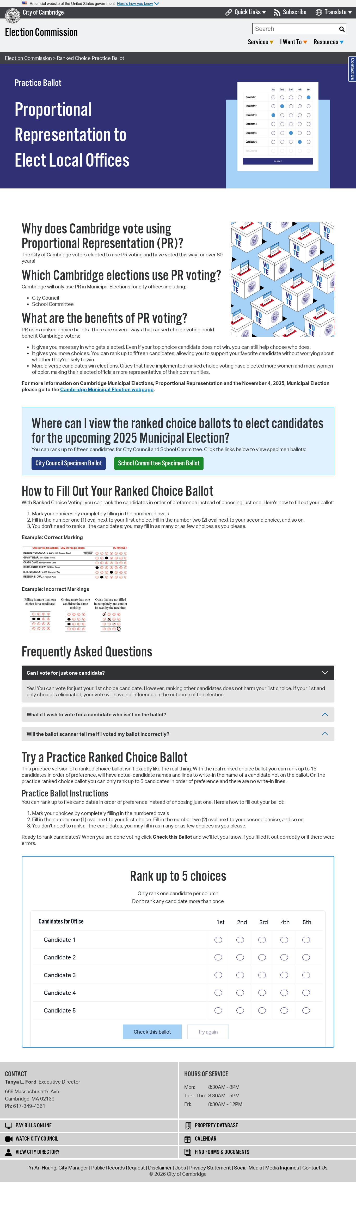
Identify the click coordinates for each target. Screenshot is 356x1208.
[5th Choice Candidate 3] (306, 975)
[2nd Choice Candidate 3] (240, 975)
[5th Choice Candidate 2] (306, 957)
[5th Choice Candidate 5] (306, 1010)
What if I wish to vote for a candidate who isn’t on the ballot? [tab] (96, 714)
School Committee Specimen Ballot (159, 463)
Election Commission (28, 58)
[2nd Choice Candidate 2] (240, 957)
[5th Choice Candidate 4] (306, 992)
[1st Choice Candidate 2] (218, 957)
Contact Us (315, 1168)
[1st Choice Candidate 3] (218, 975)
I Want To (291, 42)
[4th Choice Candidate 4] (283, 992)
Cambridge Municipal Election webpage (107, 389)
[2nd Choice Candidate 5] (240, 1010)
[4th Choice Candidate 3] (283, 975)
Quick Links (248, 12)
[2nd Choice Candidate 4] (240, 992)
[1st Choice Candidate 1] (218, 939)
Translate (336, 12)
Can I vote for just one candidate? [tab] (66, 673)
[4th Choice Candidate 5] (283, 1010)
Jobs (180, 1168)
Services (258, 42)
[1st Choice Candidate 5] (218, 1010)
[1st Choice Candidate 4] (218, 992)
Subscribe (294, 12)
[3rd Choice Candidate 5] (262, 1010)
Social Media (248, 1168)
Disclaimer (160, 1168)
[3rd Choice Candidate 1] (262, 939)
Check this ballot (152, 1032)
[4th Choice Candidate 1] (283, 939)
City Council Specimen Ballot (68, 463)
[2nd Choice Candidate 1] (240, 939)
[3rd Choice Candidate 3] (262, 975)
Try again (208, 1032)
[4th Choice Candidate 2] (283, 957)
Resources (326, 42)
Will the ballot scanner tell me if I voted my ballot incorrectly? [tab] (98, 734)
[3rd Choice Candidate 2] (262, 957)
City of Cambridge (43, 12)
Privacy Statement (210, 1168)
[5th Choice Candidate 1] (306, 939)
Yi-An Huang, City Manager (58, 1168)
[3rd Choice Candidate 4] (262, 992)
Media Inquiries (282, 1168)
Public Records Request (118, 1168)
